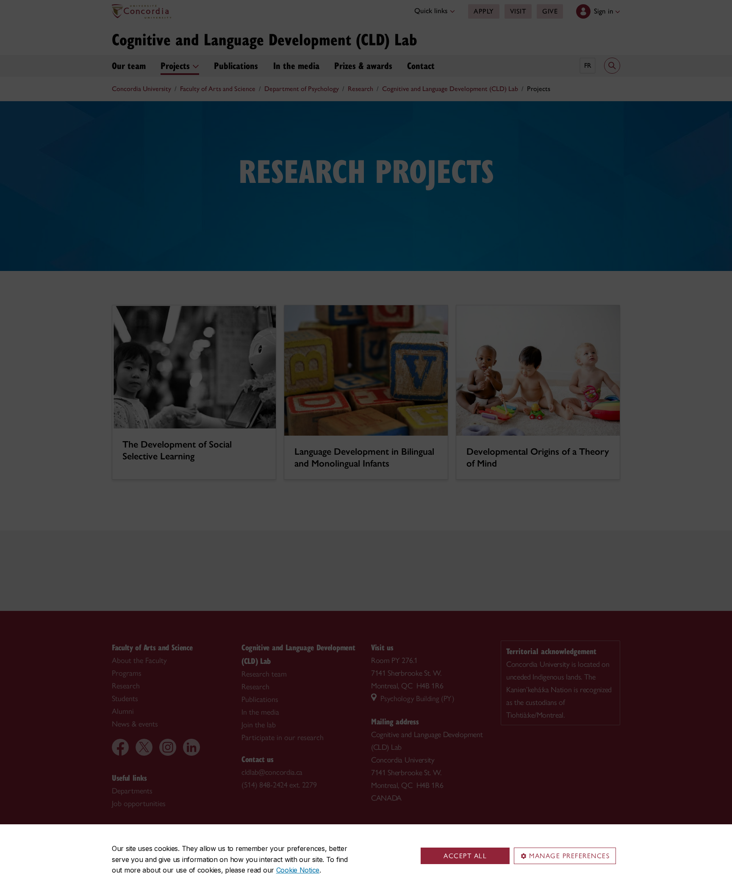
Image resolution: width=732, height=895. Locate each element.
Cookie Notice (297, 870)
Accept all (465, 856)
